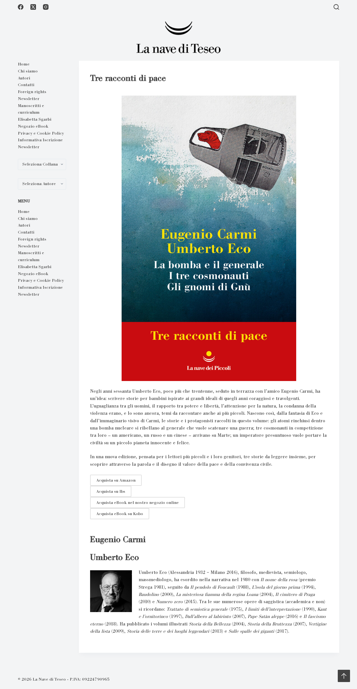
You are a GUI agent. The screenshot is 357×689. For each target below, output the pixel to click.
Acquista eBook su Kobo (119, 513)
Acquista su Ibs (110, 491)
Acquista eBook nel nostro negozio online (137, 502)
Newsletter (28, 98)
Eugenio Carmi (118, 539)
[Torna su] (344, 676)
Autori (24, 78)
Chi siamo (28, 71)
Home (24, 64)
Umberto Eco (114, 557)
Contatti (26, 84)
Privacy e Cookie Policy (41, 133)
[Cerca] (336, 7)
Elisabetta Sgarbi (34, 119)
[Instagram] (46, 7)
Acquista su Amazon (116, 480)
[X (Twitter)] (33, 7)
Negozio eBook (33, 126)
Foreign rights (32, 91)
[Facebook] (20, 7)
